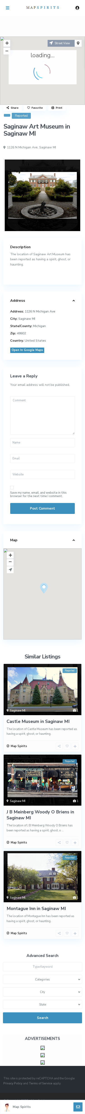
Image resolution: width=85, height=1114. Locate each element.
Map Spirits (22, 1107)
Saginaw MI (47, 147)
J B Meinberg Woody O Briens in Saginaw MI (40, 815)
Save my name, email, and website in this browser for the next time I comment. (38, 494)
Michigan (39, 326)
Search (42, 1018)
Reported (21, 116)
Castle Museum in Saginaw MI (38, 721)
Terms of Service (40, 1083)
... (63, 830)
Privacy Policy (12, 1083)
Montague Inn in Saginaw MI (36, 908)
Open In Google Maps (27, 350)
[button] (52, 596)
